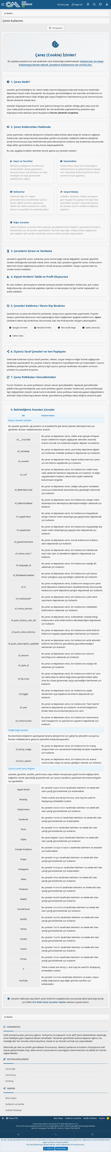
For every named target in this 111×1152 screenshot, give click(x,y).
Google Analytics (61, 847)
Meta (55, 877)
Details (92, 1126)
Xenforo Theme (69, 1128)
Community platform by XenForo (55, 1124)
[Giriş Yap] (18, 1134)
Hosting (9, 1080)
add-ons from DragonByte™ (49, 1126)
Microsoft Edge (68, 327)
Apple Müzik (59, 787)
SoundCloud (59, 907)
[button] (107, 4)
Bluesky (70, 797)
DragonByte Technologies (79, 1126)
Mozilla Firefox (44, 327)
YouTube (57, 977)
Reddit (56, 897)
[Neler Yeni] (88, 4)
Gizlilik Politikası (13, 1110)
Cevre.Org (10, 1074)
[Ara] (94, 4)
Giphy (62, 837)
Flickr (56, 827)
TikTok (56, 927)
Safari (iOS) (17, 335)
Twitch (56, 947)
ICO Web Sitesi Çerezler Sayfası (49, 1002)
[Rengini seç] (100, 4)
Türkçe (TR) (13, 1118)
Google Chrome (19, 327)
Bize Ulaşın (10, 1098)
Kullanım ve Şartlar (14, 1104)
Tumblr (56, 937)
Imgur (56, 857)
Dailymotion (59, 807)
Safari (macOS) (93, 327)
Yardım (102, 1118)
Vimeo (56, 957)
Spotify (56, 917)
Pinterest (57, 887)
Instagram (58, 867)
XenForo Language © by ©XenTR (43, 1128)
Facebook (58, 817)
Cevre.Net (10, 1068)
